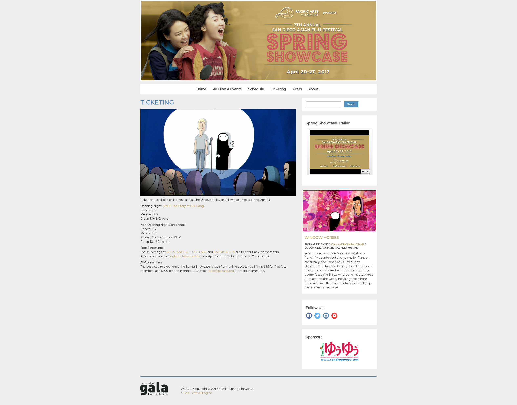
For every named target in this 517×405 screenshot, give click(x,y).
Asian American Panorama (347, 244)
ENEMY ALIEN (224, 252)
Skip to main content (15, 2)
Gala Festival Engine (198, 393)
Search (351, 104)
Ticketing (278, 89)
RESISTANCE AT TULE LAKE (186, 252)
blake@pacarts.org (221, 271)
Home (201, 89)
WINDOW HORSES (322, 237)
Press (297, 89)
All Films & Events (227, 89)
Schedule (256, 89)
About (313, 89)
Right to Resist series (184, 256)
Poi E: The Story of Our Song (183, 206)
